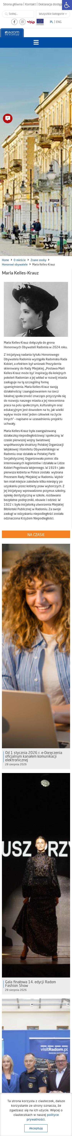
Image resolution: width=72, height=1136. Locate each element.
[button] (36, 42)
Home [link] (5, 260)
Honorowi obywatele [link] (15, 264)
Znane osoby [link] (38, 260)
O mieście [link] (20, 260)
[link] (67, 5)
